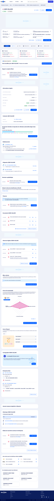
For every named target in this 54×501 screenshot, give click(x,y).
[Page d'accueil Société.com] (3, 1)
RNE (35, 37)
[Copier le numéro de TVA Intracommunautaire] (9, 37)
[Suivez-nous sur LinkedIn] (42, 497)
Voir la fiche (34, 170)
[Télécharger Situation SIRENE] (36, 103)
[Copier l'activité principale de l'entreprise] (36, 92)
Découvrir (33, 363)
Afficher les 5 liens (33, 394)
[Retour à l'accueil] (3, 492)
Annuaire (11, 496)
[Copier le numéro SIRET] (10, 34)
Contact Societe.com (28, 493)
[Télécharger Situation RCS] (36, 106)
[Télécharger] (36, 217)
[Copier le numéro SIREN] (7, 31)
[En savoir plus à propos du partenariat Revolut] (18, 461)
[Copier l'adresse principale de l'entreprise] (50, 31)
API (10, 497)
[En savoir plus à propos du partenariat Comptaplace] (18, 464)
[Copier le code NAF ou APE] (31, 34)
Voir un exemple (24, 206)
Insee (34, 37)
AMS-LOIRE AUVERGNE (8, 420)
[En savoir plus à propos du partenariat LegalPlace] (18, 459)
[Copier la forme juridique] (23, 37)
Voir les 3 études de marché (31, 450)
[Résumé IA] (30, 217)
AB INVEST (8, 388)
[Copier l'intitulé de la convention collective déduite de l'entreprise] (36, 95)
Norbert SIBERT (23, 388)
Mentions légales (31, 40)
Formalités (17, 1)
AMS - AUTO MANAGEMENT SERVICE (38, 34)
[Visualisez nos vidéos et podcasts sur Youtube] (46, 497)
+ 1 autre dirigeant (47, 34)
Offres (22, 1)
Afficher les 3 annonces (24, 263)
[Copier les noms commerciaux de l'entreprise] (36, 100)
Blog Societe (42, 493)
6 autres (33, 388)
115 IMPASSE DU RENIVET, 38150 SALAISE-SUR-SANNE (41, 31)
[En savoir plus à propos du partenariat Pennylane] (36, 461)
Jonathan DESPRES (17, 388)
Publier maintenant (33, 263)
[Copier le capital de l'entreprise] (36, 97)
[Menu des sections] (2, 46)
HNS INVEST (12, 388)
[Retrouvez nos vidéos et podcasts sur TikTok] (49, 497)
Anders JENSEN (28, 388)
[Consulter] (33, 217)
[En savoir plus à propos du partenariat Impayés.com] (36, 459)
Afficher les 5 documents (32, 228)
